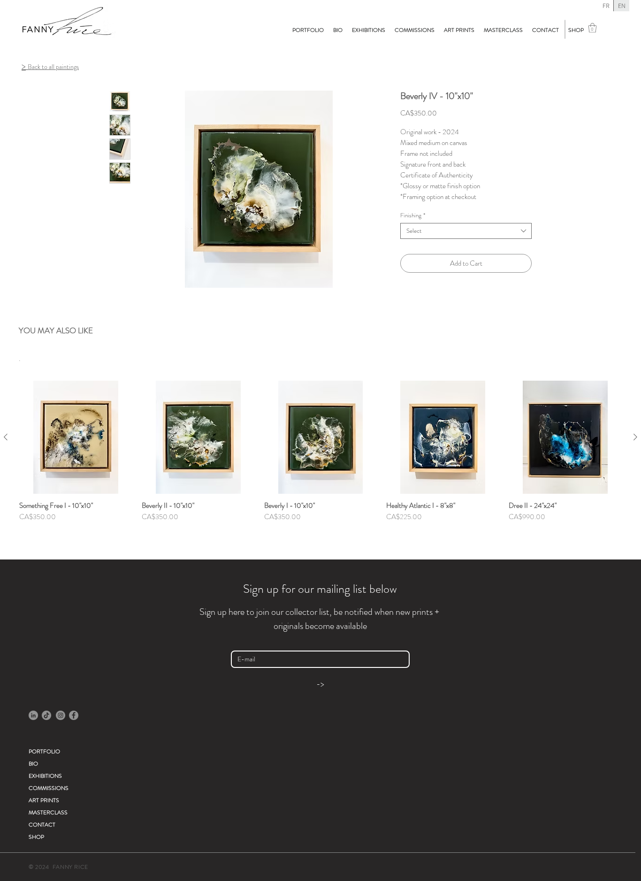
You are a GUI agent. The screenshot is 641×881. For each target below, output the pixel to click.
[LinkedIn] (33, 715)
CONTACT (42, 824)
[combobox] (466, 231)
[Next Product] (635, 437)
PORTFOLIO (44, 751)
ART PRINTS (44, 800)
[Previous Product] (5, 437)
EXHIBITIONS (45, 776)
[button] (592, 27)
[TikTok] (46, 715)
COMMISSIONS (49, 788)
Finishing (412, 215)
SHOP (36, 837)
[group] (320, 463)
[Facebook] (73, 715)
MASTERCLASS (48, 812)
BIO (33, 763)
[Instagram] (60, 715)
